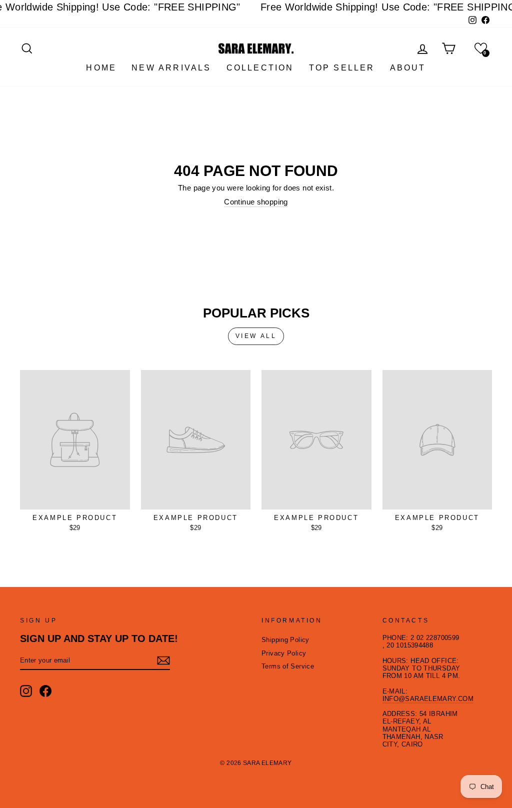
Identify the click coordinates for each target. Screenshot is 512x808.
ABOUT (408, 68)
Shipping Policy (286, 640)
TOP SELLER (342, 68)
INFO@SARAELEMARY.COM (428, 698)
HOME (101, 68)
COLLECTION (260, 68)
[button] (480, 48)
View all (256, 336)
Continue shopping (256, 202)
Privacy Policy (284, 653)
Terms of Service (288, 666)
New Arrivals (171, 68)
